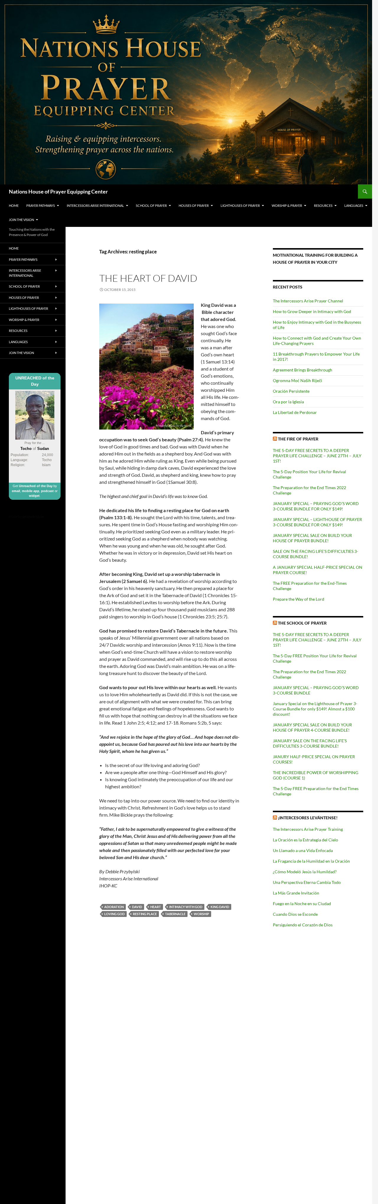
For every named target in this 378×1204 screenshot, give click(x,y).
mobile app (30, 491)
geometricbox (33, 516)
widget (34, 495)
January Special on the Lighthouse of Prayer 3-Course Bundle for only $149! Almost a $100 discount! (315, 709)
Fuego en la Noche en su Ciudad (302, 903)
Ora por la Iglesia (288, 401)
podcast (47, 491)
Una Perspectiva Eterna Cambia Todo (307, 882)
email (16, 491)
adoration (114, 907)
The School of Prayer (302, 622)
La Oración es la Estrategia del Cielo (305, 839)
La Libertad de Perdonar (295, 412)
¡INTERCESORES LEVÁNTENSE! (308, 817)
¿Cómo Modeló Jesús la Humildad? (305, 871)
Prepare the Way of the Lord (298, 599)
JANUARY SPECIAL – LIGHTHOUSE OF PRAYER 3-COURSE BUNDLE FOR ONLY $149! (317, 522)
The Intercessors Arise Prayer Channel (308, 300)
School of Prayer (151, 205)
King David (220, 907)
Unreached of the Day (36, 486)
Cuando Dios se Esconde (295, 914)
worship (201, 914)
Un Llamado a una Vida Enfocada (303, 850)
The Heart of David (148, 278)
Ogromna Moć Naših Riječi (297, 380)
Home (14, 205)
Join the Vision (21, 220)
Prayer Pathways (40, 205)
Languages (353, 205)
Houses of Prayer (194, 205)
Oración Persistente (291, 391)
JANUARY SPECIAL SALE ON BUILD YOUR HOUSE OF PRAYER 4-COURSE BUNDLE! (312, 727)
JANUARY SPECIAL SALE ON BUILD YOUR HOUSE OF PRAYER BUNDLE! (312, 538)
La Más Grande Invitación (296, 892)
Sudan (43, 448)
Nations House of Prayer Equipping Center (58, 191)
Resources (323, 205)
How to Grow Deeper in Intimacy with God (312, 311)
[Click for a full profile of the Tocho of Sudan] (34, 415)
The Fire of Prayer (298, 438)
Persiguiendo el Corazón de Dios (303, 924)
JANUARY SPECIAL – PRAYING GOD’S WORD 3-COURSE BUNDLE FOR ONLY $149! (316, 506)
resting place (145, 914)
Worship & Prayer (287, 205)
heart (155, 907)
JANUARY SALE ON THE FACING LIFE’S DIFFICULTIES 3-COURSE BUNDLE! (310, 743)
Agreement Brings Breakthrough (302, 369)
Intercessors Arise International (95, 205)
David (137, 907)
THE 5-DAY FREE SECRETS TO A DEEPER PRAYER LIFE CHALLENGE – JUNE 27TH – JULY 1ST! (317, 455)
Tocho (26, 448)
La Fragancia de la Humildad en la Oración (311, 861)
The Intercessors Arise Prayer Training (308, 829)
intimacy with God (185, 907)
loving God (114, 914)
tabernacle (175, 914)
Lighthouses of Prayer (240, 205)
